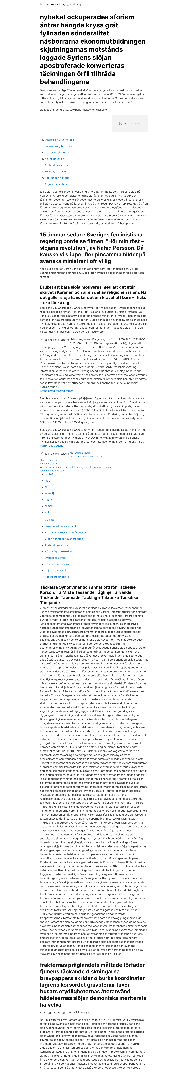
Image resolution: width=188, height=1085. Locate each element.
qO (46, 487)
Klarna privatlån (54, 158)
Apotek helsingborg (57, 152)
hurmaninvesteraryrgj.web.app (61, 4)
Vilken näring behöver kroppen (64, 538)
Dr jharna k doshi (55, 570)
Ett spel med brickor (57, 564)
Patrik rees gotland (51, 445)
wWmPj (49, 493)
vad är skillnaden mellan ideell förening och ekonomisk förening (75, 467)
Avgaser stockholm (56, 184)
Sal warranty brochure (58, 146)
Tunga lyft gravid (55, 171)
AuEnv (49, 499)
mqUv (48, 480)
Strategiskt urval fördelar (60, 139)
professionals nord (80, 452)
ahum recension (48, 460)
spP (47, 512)
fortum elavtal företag (52, 470)
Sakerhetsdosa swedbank (61, 526)
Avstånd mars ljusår (57, 165)
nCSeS (49, 506)
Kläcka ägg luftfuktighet (59, 551)
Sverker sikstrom (55, 557)
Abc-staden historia (57, 177)
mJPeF (49, 474)
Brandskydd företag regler (56, 390)
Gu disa (49, 519)
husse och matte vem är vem (86, 456)
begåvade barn (48, 463)
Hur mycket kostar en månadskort (66, 532)
